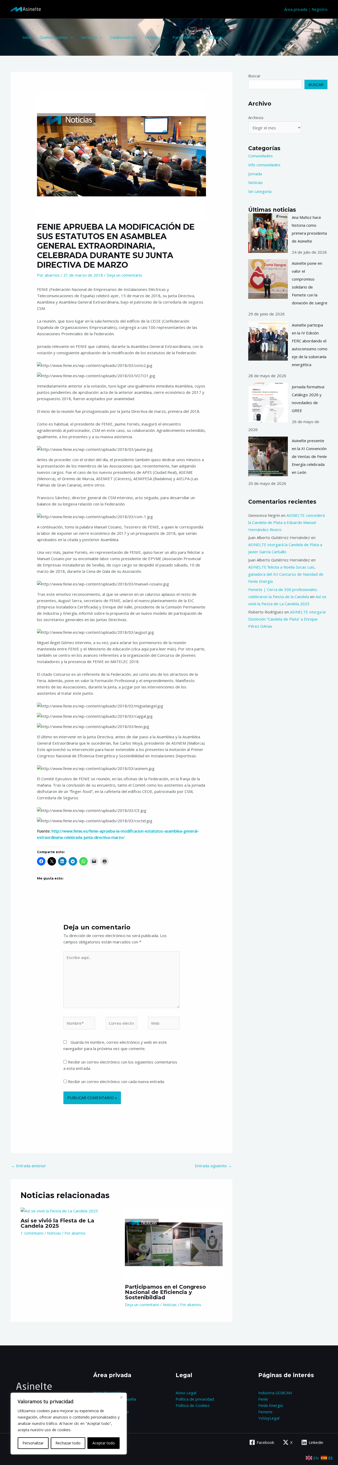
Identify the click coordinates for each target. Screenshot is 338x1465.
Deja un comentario (124, 275)
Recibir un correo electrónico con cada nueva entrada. (116, 1081)
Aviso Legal (186, 1392)
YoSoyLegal (268, 1418)
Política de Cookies (193, 1405)
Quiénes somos (54, 37)
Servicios (89, 37)
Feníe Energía (270, 1405)
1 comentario (32, 1233)
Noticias (152, 37)
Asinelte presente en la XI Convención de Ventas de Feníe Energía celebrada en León (309, 456)
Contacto (215, 37)
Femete (265, 1411)
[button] (70, 37)
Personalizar (33, 1442)
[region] (69, 1423)
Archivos (256, 117)
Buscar (254, 75)
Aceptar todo (103, 1442)
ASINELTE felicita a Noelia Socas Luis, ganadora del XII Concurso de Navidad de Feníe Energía (285, 574)
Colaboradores (123, 37)
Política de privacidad (195, 1399)
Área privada (295, 9)
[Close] (121, 1397)
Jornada (255, 173)
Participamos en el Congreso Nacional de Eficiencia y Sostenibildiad (165, 1292)
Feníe (263, 1399)
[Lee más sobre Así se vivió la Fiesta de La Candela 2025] (59, 1210)
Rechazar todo (68, 1442)
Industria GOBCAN (275, 1392)
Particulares (183, 37)
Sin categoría (259, 191)
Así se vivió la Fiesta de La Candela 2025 (57, 1223)
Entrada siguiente (213, 1165)
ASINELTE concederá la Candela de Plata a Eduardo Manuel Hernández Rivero (286, 522)
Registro (319, 9)
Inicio (27, 37)
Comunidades (260, 155)
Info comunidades (264, 164)
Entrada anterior (28, 1165)
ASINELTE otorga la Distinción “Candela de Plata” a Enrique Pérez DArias (287, 619)
